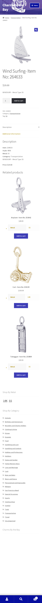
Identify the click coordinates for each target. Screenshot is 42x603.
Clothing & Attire (11, 429)
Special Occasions (11, 494)
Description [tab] (7, 127)
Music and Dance (11, 479)
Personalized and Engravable (15, 483)
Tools (7, 509)
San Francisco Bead (12, 490)
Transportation (16, 18)
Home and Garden (11, 460)
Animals (8, 418)
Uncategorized (10, 521)
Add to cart (18, 101)
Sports (7, 498)
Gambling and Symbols (13, 448)
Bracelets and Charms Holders (15, 426)
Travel (7, 517)
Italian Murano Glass (12, 464)
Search (21, 599)
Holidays (8, 456)
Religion (8, 487)
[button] (36, 30)
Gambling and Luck (11, 445)
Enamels (8, 437)
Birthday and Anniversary (14, 422)
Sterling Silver (10, 502)
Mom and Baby (10, 475)
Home (7, 18)
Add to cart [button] (21, 236)
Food (7, 441)
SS (6, 116)
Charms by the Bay (13, 7)
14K (29, 297)
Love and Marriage (11, 468)
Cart (32, 597)
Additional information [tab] (11, 134)
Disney (7, 433)
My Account (7, 599)
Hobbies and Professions (14, 452)
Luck (6, 471)
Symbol (7, 506)
